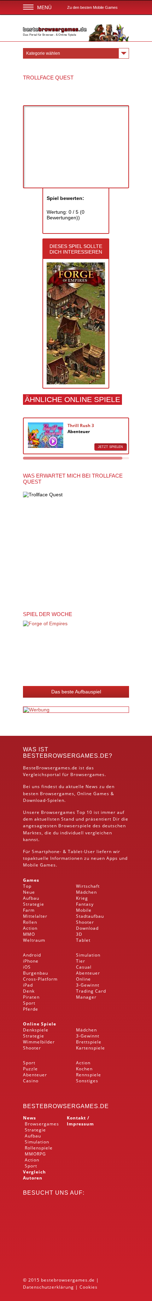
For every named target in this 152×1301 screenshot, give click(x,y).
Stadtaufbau (90, 916)
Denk (29, 991)
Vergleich (34, 1172)
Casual (84, 967)
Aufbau (31, 898)
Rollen (30, 922)
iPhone (31, 961)
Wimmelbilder (39, 1042)
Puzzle (30, 1069)
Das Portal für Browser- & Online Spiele (49, 34)
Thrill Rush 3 (81, 425)
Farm (29, 910)
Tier (80, 961)
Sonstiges (87, 1081)
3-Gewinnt (87, 985)
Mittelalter (35, 916)
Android (32, 955)
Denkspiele (35, 1030)
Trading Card (91, 991)
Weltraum (34, 940)
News (29, 1118)
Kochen (84, 1069)
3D (79, 934)
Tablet (75, 851)
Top (27, 886)
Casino (31, 1081)
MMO (29, 934)
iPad (28, 985)
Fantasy (85, 904)
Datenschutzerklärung (48, 1287)
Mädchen (86, 892)
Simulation (88, 955)
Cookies (89, 1287)
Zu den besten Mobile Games (92, 7)
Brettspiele (88, 1042)
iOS (27, 967)
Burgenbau (35, 973)
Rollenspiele (39, 1148)
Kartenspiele (90, 1048)
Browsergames (57, 794)
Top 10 (84, 812)
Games (31, 880)
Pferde (30, 1009)
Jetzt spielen (110, 447)
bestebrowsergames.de (66, 1106)
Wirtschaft (88, 886)
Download (34, 800)
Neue (29, 892)
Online (83, 979)
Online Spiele (39, 1024)
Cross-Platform (40, 979)
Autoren (32, 1178)
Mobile (31, 865)
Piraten (31, 997)
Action (30, 928)
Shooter (85, 922)
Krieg (82, 898)
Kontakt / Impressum (80, 1121)
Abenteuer (79, 431)
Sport (29, 1003)
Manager (86, 997)
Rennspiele (88, 1075)
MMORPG (35, 1154)
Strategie (33, 904)
